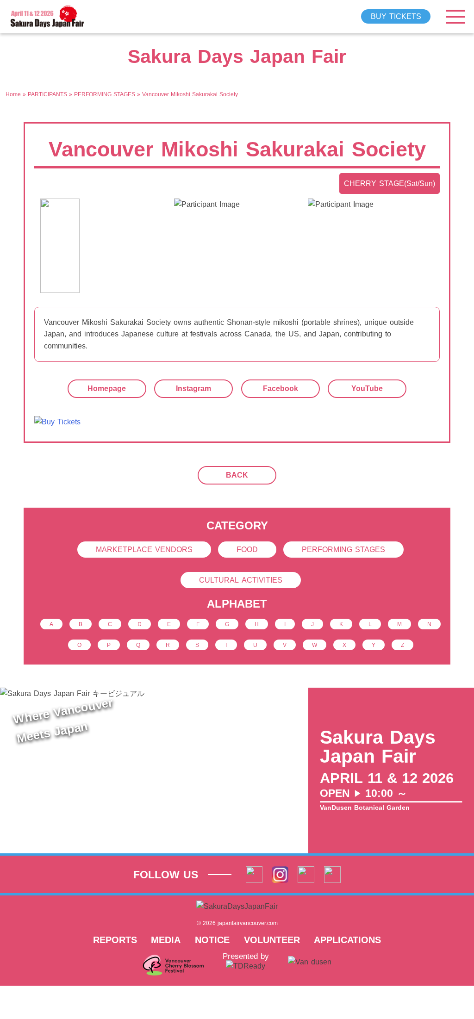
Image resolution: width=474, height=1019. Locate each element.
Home (13, 94)
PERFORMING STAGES (104, 94)
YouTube (367, 388)
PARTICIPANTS (47, 94)
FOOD (247, 549)
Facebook (280, 388)
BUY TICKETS (396, 16)
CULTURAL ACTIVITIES (240, 580)
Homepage (106, 388)
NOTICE (212, 939)
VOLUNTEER (272, 939)
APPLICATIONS (347, 939)
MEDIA (166, 939)
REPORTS (115, 939)
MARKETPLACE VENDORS (144, 549)
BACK (237, 475)
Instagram (193, 388)
